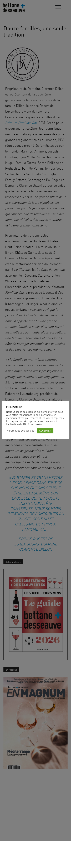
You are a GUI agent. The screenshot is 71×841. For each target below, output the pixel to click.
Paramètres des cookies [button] (20, 430)
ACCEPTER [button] (45, 430)
